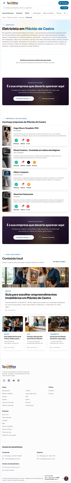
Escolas (58, 13)
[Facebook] (18, 380)
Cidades (4, 420)
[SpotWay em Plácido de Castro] (12, 3)
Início (3, 17)
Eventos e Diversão (8, 402)
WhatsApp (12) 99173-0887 (13, 456)
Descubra (19, 13)
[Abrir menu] (4, 3)
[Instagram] (4, 380)
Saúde (27, 399)
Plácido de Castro (12, 17)
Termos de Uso (6, 432)
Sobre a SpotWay (7, 426)
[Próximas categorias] (67, 13)
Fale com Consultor (48, 98)
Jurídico (27, 390)
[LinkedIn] (9, 380)
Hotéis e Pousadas (7, 405)
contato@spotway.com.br (12, 459)
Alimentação (37, 13)
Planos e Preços (7, 429)
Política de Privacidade (9, 435)
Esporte (4, 399)
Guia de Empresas (8, 13)
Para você (5, 414)
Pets (26, 396)
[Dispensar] (61, 475)
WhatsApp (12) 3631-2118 (47, 456)
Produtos (51, 390)
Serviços (21, 17)
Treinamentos (29, 405)
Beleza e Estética (48, 13)
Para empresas (6, 417)
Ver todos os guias (60, 261)
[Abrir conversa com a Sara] (66, 478)
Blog (3, 423)
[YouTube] (14, 380)
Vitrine (27, 13)
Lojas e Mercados (30, 393)
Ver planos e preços (22, 98)
